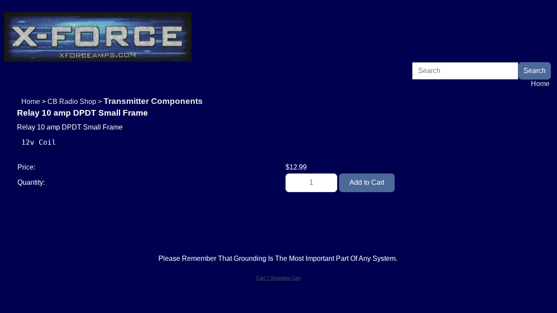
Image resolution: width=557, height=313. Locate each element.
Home (540, 83)
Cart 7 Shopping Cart (278, 277)
